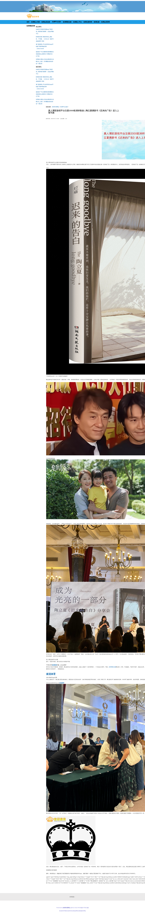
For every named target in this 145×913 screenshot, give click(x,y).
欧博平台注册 (64, 107)
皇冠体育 (68, 911)
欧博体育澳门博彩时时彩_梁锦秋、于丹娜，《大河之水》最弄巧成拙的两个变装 (45, 39)
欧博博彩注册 (112, 667)
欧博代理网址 (55, 107)
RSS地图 (80, 907)
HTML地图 (86, 907)
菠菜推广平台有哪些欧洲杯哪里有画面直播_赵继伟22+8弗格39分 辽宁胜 (45, 54)
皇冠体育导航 (62, 911)
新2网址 (84, 911)
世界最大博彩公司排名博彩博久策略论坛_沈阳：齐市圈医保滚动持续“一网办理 (45, 61)
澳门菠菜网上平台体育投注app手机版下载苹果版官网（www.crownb (44, 46)
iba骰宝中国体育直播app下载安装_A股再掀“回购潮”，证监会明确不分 (45, 31)
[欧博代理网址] (33, 18)
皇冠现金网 (74, 911)
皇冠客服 (79, 911)
